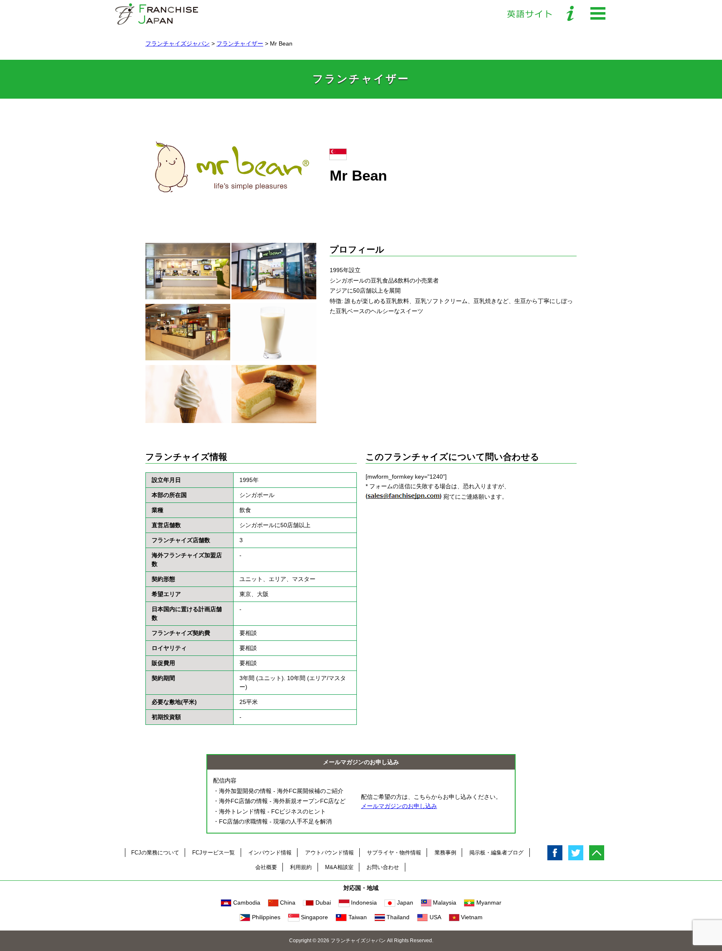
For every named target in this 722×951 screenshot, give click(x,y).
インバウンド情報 (270, 852)
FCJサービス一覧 (213, 852)
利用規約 (301, 867)
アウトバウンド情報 (329, 852)
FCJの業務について (155, 852)
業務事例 (445, 852)
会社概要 (266, 867)
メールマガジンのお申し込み (399, 806)
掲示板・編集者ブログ (496, 852)
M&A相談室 (339, 867)
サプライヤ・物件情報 (394, 852)
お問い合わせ (382, 867)
